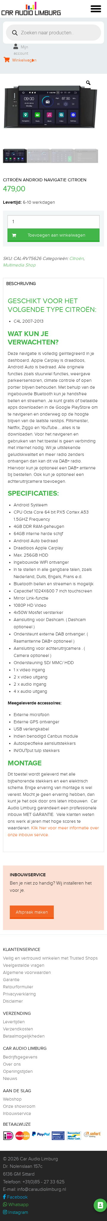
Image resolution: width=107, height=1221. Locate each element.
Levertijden (14, 1021)
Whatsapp (18, 1205)
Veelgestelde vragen (23, 965)
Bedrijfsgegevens (20, 1057)
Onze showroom (19, 1106)
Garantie (11, 979)
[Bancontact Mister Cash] (74, 1136)
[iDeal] (9, 1136)
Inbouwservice (17, 1113)
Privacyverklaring (19, 994)
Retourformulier (18, 986)
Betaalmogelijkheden (24, 1036)
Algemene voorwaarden (27, 972)
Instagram (17, 1212)
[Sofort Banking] (93, 1135)
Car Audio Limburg (39, 1159)
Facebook (17, 1197)
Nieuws (10, 1078)
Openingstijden (18, 1071)
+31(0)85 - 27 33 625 (43, 1182)
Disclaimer (13, 1001)
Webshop (12, 1099)
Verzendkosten (18, 1029)
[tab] (53, 284)
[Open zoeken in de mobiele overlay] (53, 33)
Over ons (12, 1064)
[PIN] (58, 1136)
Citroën (76, 258)
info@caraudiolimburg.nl (41, 1189)
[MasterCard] (23, 1136)
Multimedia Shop (19, 265)
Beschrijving (21, 283)
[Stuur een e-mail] (69, 1205)
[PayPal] (41, 1134)
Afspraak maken (32, 912)
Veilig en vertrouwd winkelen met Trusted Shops (50, 958)
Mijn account (21, 50)
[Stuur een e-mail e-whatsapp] (52, 1205)
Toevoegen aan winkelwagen (56, 235)
